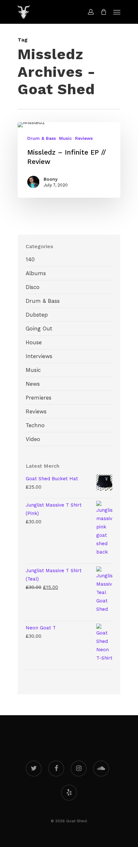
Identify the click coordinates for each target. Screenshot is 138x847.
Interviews (39, 356)
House (34, 342)
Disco (32, 287)
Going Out (39, 328)
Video (33, 439)
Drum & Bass (41, 138)
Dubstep (37, 314)
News (33, 384)
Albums (36, 273)
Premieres (38, 397)
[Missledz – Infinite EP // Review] (69, 160)
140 (30, 259)
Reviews (84, 138)
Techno (35, 425)
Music (65, 138)
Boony (50, 179)
